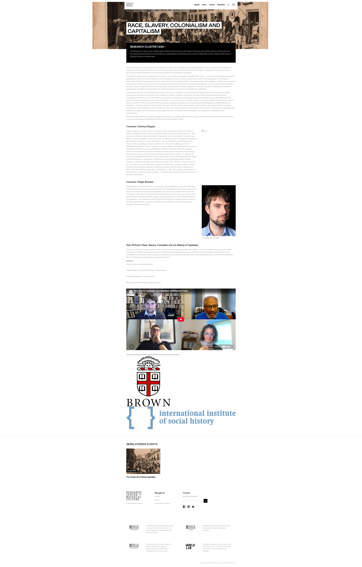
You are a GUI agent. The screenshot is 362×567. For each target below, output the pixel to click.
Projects (153, 11)
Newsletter (221, 5)
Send (205, 501)
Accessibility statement (162, 503)
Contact (212, 5)
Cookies (157, 496)
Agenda (196, 5)
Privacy (157, 500)
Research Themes (140, 11)
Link (143, 463)
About (204, 5)
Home (128, 11)
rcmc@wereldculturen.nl (134, 503)
